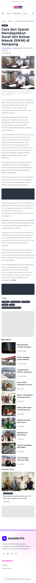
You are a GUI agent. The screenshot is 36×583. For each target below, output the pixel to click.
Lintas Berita (16, 13)
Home (9, 13)
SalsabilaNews (6, 48)
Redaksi (4, 565)
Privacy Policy (6, 568)
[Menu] (2, 13)
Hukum (24, 13)
